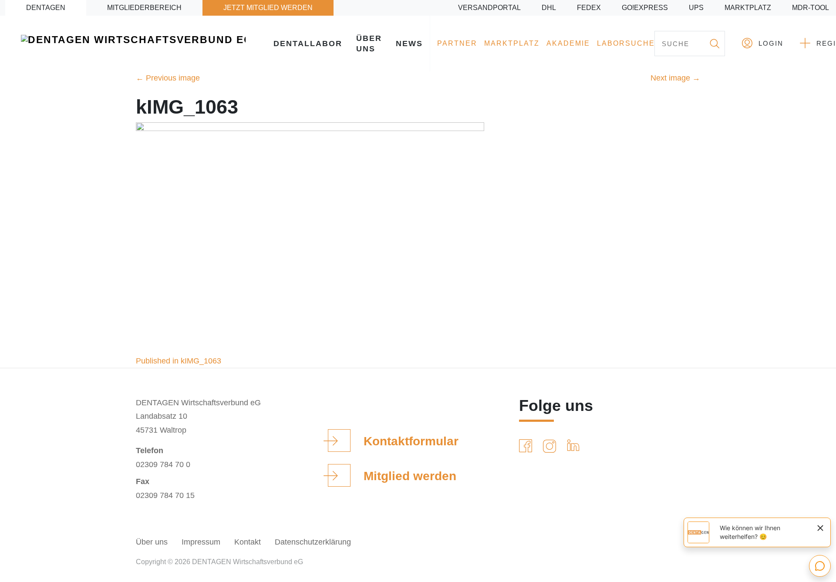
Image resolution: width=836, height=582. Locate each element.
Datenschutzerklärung (313, 542)
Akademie (568, 43)
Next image (675, 78)
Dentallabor (307, 43)
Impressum (201, 542)
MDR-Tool (810, 7)
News (409, 43)
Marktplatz (748, 7)
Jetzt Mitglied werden (268, 7)
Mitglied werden (410, 476)
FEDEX (589, 7)
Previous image (168, 78)
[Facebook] (527, 446)
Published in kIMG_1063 (178, 361)
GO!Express (645, 7)
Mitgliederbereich (144, 7)
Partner (457, 43)
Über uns (369, 43)
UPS (696, 7)
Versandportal (489, 7)
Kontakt (247, 542)
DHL (549, 7)
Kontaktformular (411, 441)
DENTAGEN (45, 7)
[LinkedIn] (575, 446)
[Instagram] (551, 446)
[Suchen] (714, 43)
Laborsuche (626, 43)
